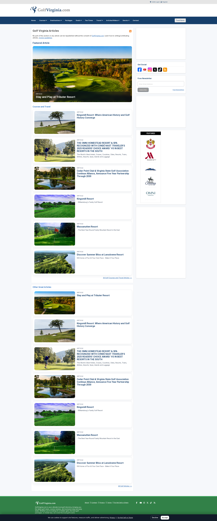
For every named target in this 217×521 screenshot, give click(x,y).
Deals (78, 20)
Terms (109, 502)
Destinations (55, 20)
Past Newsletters (178, 90)
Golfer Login (155, 2)
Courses (42, 20)
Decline (155, 518)
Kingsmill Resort (85, 198)
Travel (99, 20)
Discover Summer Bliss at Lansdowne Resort (100, 254)
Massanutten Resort (87, 226)
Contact (94, 502)
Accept (165, 518)
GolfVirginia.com (98, 36)
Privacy (102, 502)
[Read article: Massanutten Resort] (54, 234)
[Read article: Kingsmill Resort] (54, 206)
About (87, 502)
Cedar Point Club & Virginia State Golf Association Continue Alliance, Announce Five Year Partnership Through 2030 (103, 173)
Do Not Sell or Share (121, 502)
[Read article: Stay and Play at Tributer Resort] (54, 302)
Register (164, 2)
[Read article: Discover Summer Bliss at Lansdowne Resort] (54, 262)
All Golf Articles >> (125, 486)
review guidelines (45, 38)
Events (125, 20)
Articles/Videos (112, 20)
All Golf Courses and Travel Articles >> (117, 278)
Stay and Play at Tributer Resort (93, 295)
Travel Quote (180, 20)
